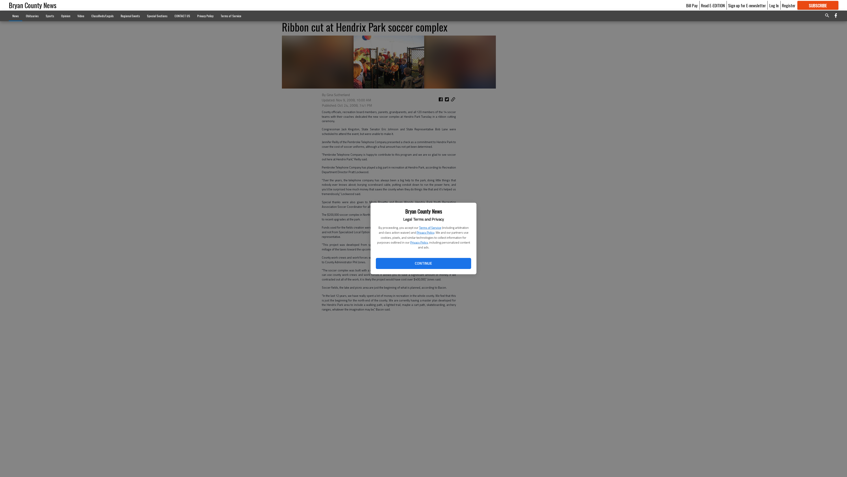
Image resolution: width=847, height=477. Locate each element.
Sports (50, 15)
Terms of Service (430, 227)
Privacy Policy (425, 232)
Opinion (65, 15)
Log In (774, 5)
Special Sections (157, 15)
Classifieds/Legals (102, 15)
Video (80, 15)
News (15, 15)
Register (788, 5)
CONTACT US (182, 15)
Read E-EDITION (713, 5)
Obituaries (32, 15)
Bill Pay (692, 5)
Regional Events (130, 15)
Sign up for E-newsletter (747, 5)
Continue (423, 263)
